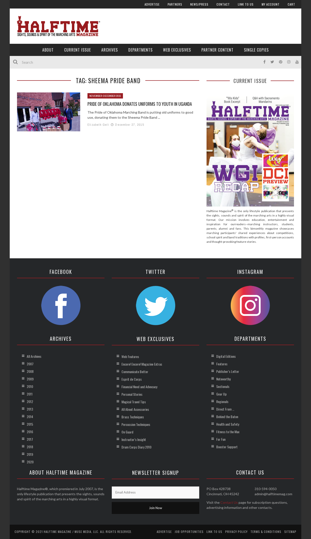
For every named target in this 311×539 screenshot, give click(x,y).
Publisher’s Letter (227, 371)
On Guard (127, 431)
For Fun (220, 439)
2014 (30, 416)
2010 (30, 386)
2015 (30, 424)
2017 (30, 439)
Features (221, 363)
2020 (30, 461)
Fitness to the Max (227, 431)
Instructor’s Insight (133, 439)
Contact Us (229, 502)
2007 (30, 363)
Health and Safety (227, 424)
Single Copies (256, 50)
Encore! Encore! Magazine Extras (141, 364)
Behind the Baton (227, 416)
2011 (30, 393)
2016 (30, 431)
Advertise (152, 4)
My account (271, 4)
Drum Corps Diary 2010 (136, 446)
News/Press (199, 4)
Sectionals (222, 386)
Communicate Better (134, 371)
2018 (30, 446)
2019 (30, 454)
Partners (175, 4)
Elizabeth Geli (98, 125)
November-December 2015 (105, 96)
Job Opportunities (189, 532)
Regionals (222, 401)
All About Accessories (135, 409)
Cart (291, 4)
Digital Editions (226, 356)
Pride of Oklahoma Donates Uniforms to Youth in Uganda (139, 104)
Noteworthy (223, 378)
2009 (30, 378)
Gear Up (221, 393)
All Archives (34, 356)
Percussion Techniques (135, 424)
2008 (30, 371)
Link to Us (246, 4)
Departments (140, 50)
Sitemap (290, 532)
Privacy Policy (236, 532)
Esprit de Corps (131, 379)
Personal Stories (131, 394)
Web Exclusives (177, 50)
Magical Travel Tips (133, 401)
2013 (30, 409)
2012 (30, 401)
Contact (223, 4)
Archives (109, 50)
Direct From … (225, 409)
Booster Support (227, 446)
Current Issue (77, 50)
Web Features (130, 356)
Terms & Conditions (266, 532)
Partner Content (217, 50)
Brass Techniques (132, 416)
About (48, 50)
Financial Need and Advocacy (139, 386)
